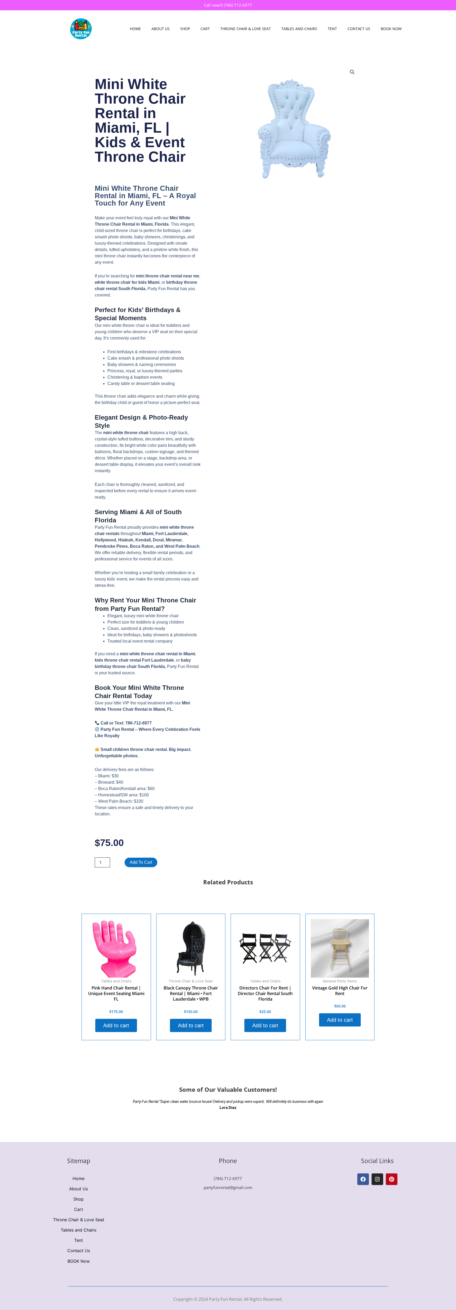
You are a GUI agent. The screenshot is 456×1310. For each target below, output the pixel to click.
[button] (352, 72)
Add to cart (141, 862)
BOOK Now (391, 28)
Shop (185, 28)
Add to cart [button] (116, 1025)
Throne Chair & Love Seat (245, 28)
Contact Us (359, 28)
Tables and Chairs (299, 28)
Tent (332, 28)
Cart (205, 28)
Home (135, 28)
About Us (160, 28)
